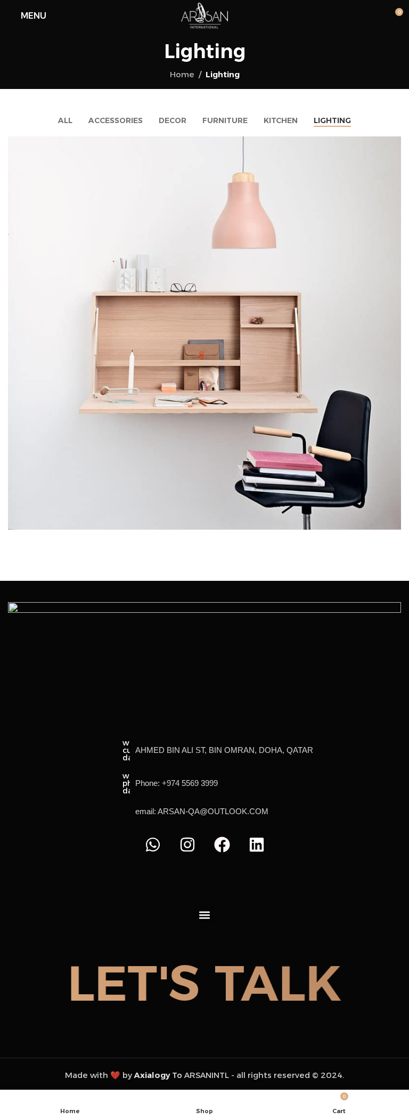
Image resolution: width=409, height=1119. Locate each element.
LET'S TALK (204, 983)
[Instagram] (187, 845)
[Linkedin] (257, 845)
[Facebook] (222, 845)
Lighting (223, 74)
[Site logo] (204, 15)
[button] (205, 914)
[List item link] (217, 783)
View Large (391, 145)
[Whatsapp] (153, 845)
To (158, 1075)
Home (182, 74)
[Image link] (204, 649)
